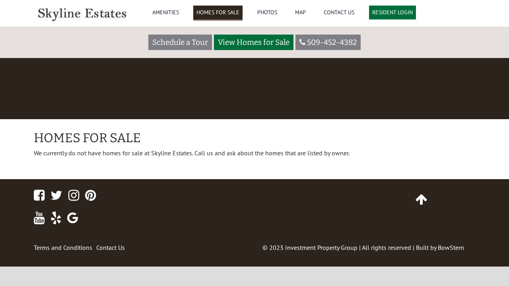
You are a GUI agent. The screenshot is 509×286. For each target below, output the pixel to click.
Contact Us (339, 12)
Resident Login (392, 12)
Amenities (165, 12)
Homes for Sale (217, 12)
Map (300, 12)
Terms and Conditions (63, 247)
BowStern (451, 247)
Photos (267, 12)
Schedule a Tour (180, 42)
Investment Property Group (321, 247)
